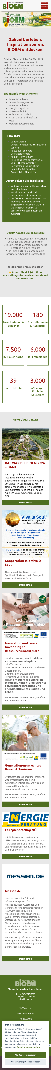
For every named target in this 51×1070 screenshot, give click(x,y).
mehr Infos (25, 502)
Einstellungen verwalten (28, 1047)
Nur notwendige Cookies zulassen (25, 1062)
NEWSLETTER (25, 1007)
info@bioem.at (25, 999)
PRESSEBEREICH (25, 1013)
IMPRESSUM (25, 1018)
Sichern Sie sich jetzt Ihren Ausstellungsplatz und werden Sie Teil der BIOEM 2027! (25, 275)
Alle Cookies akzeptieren (25, 1055)
